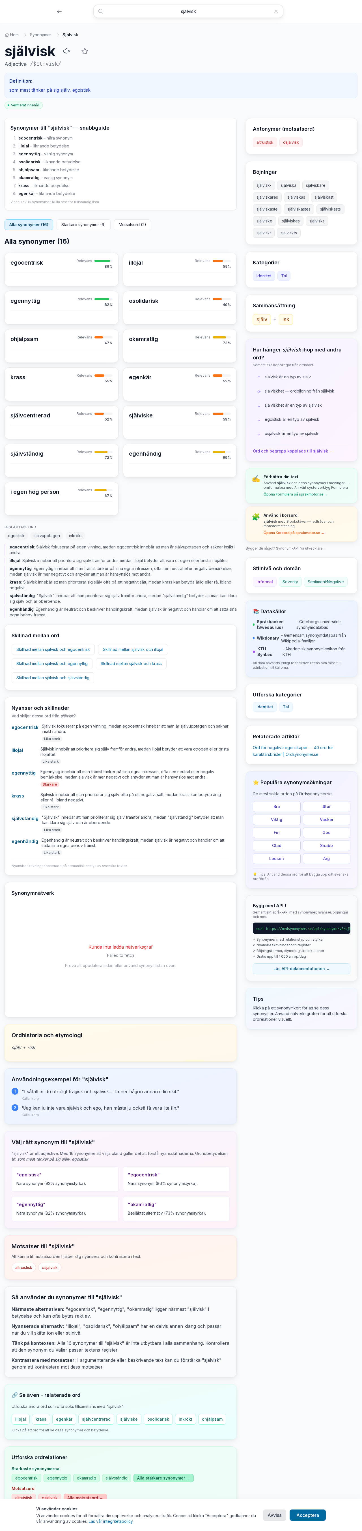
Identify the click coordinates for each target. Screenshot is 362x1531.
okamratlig (29, 177)
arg (326, 858)
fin (277, 832)
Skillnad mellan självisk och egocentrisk (53, 649)
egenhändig (25, 841)
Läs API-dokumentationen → (301, 968)
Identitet (264, 275)
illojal (23, 145)
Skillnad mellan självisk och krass (131, 663)
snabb (326, 845)
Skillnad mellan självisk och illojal (133, 649)
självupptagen (47, 535)
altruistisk (23, 1267)
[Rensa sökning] (278, 11)
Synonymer (40, 34)
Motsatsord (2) (132, 224)
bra (276, 806)
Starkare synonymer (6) (83, 224)
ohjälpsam (28, 169)
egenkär (26, 193)
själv (262, 319)
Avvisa (275, 1515)
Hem (14, 34)
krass (23, 185)
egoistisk (16, 535)
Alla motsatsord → (85, 1497)
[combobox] (188, 11)
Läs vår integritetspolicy (111, 1521)
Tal (284, 275)
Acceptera (307, 1515)
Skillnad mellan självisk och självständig (52, 677)
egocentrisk (30, 138)
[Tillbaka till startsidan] (59, 11)
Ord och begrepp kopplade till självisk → (293, 451)
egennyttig (29, 153)
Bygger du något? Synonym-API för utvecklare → (286, 548)
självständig (25, 818)
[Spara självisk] (85, 51)
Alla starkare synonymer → (163, 1478)
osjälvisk (50, 1267)
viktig (276, 819)
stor (327, 806)
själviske (129, 1419)
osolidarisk (29, 161)
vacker (326, 819)
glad (276, 845)
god (326, 832)
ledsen (276, 858)
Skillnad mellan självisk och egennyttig (52, 663)
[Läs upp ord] (67, 51)
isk (286, 319)
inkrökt (75, 535)
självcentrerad (96, 1419)
